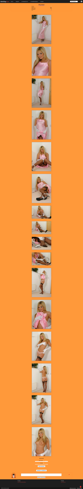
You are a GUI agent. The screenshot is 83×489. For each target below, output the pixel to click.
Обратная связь (79, 488)
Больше (41, 1)
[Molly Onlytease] (41, 29)
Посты (12, 1)
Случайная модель (34, 1)
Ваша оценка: (41, 460)
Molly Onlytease (42, 5)
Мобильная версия (73, 488)
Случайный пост (24, 1)
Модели (17, 1)
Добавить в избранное (41, 470)
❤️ (69, 474)
